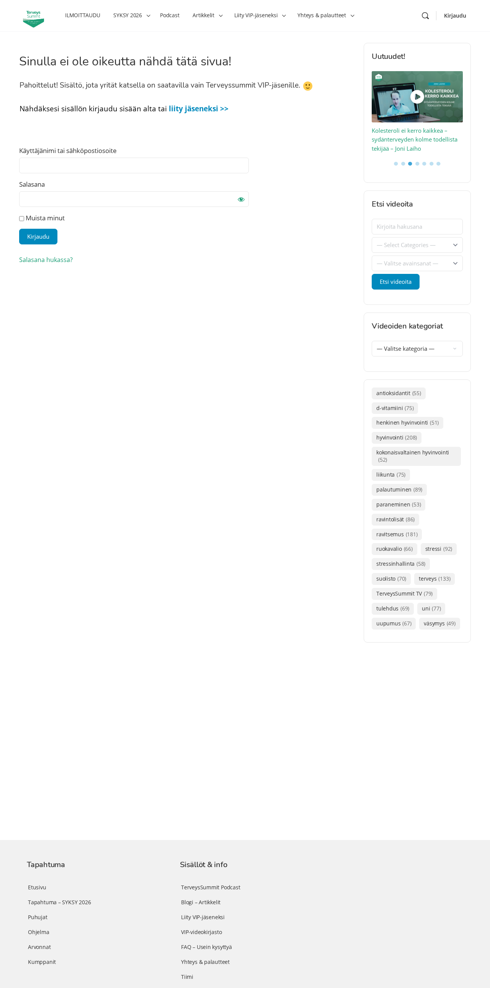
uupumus (393, 623)
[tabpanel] (417, 112)
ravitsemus (396, 534)
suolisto (391, 578)
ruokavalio (394, 548)
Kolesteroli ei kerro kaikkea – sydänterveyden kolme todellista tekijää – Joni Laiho (414, 139)
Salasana (32, 184)
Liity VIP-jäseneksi (203, 917)
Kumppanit (42, 961)
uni (431, 608)
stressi (438, 548)
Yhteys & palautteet (205, 961)
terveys (434, 578)
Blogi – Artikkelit (200, 902)
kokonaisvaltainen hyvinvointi (412, 456)
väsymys (439, 623)
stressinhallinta (400, 563)
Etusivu (37, 887)
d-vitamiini (394, 408)
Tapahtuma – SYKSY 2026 (59, 902)
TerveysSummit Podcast (210, 887)
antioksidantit (398, 393)
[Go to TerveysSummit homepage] (33, 15)
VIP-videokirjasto (201, 932)
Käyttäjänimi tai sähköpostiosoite (68, 150)
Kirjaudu (455, 15)
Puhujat (37, 917)
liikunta (390, 474)
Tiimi (187, 976)
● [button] (396, 163)
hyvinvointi (396, 437)
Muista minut (44, 217)
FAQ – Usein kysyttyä (206, 947)
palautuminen (399, 489)
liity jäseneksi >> (199, 109)
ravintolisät (395, 519)
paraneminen (398, 504)
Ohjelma (38, 932)
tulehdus (392, 608)
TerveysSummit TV (404, 593)
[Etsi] (425, 15)
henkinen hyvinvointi (407, 422)
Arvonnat (39, 947)
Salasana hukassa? (46, 260)
